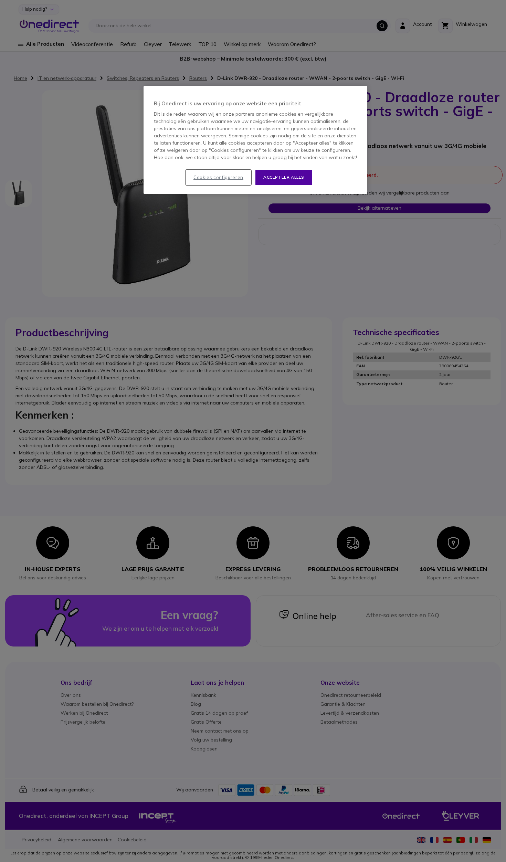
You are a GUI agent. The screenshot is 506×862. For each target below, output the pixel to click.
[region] (255, 140)
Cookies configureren (218, 177)
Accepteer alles (283, 177)
